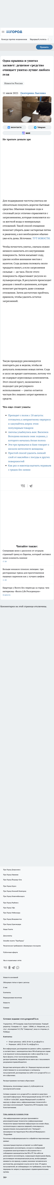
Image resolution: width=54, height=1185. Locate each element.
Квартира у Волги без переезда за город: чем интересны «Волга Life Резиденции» (26, 591)
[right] (51, 39)
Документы (7, 936)
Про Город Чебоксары (11, 913)
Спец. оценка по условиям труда (15, 1114)
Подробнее (8, 1134)
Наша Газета (8, 929)
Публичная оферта (10, 952)
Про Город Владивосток (12, 919)
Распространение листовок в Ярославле (18, 1081)
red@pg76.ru (34, 1044)
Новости (6, 1003)
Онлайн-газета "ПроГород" (13, 941)
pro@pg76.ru (39, 1042)
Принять (44, 47)
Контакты (7, 992)
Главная (6, 1008)
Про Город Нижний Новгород (14, 891)
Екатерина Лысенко (33, 93)
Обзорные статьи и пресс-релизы (16, 982)
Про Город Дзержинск (11, 870)
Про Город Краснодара (12, 924)
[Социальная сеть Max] (27, 133)
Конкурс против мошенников (14, 39)
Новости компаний (10, 977)
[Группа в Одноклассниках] (9, 967)
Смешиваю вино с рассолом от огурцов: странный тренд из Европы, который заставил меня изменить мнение (27, 555)
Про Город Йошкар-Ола (12, 880)
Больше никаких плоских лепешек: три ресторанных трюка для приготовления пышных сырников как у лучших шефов (23, 574)
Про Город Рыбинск (10, 903)
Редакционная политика (12, 998)
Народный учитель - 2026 (41, 39)
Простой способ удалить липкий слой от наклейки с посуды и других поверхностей (29, 457)
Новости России (13, 83)
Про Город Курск (9, 886)
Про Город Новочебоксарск (14, 896)
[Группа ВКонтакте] (14, 127)
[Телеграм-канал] (39, 127)
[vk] (23, 486)
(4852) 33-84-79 (22, 1044)
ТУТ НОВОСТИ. (41, 238)
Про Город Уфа (9, 908)
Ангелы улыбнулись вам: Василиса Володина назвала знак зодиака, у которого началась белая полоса (28, 436)
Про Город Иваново (10, 875)
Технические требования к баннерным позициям (22, 946)
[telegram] (32, 486)
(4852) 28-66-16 (27, 1042)
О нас (5, 987)
